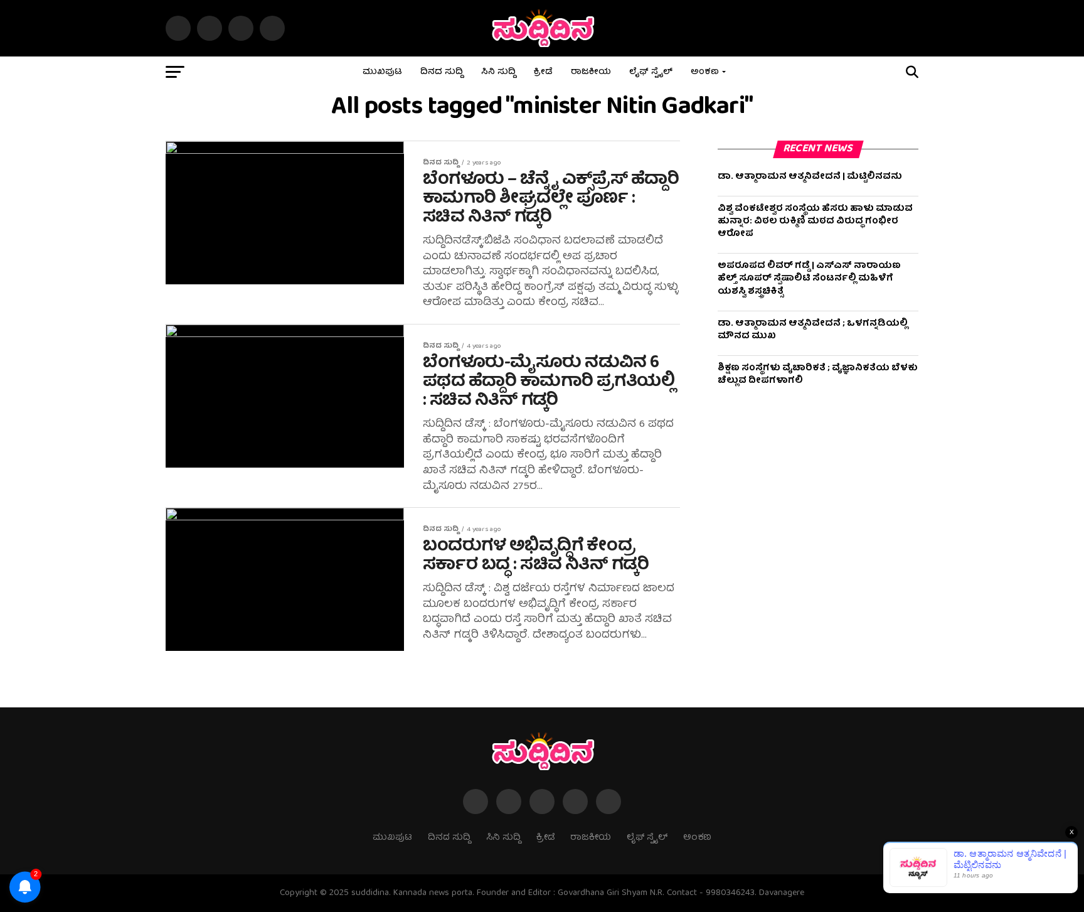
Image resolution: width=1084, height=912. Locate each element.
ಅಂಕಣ (705, 72)
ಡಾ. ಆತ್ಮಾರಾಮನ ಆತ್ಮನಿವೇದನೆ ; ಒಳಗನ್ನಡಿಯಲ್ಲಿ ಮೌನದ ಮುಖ (813, 330)
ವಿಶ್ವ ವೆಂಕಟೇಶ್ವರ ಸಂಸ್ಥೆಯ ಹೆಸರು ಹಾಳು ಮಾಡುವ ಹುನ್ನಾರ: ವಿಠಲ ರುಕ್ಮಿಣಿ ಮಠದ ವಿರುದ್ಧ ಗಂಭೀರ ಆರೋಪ (815, 221)
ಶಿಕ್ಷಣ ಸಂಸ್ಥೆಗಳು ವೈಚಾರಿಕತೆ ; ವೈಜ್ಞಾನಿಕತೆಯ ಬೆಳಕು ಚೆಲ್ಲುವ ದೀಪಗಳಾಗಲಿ (818, 374)
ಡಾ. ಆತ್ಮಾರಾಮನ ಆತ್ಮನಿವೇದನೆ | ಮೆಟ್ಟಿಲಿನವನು (810, 177)
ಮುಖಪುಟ (382, 72)
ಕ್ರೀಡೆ (543, 72)
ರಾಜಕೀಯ (591, 72)
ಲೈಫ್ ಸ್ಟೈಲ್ (650, 72)
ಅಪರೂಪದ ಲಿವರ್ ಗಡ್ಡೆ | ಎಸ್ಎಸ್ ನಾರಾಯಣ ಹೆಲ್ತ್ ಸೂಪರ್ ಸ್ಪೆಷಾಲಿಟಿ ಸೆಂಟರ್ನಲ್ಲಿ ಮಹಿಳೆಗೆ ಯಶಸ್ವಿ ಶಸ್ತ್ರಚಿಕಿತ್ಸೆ (809, 278)
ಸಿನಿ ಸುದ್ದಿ (498, 72)
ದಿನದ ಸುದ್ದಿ (441, 72)
